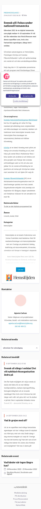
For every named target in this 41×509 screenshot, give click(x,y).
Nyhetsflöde (20, 505)
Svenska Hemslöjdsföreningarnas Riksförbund (20, 120)
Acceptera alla (28, 96)
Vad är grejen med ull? (15, 420)
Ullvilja (6, 147)
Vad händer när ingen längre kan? (18, 464)
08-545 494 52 (20, 326)
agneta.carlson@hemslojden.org (20, 323)
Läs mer (20, 270)
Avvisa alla (12, 96)
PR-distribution (20, 496)
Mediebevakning (20, 493)
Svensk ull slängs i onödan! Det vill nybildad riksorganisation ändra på (20, 371)
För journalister (20, 502)
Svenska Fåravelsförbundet (14, 178)
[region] (20, 89)
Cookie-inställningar (20, 101)
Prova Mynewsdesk (20, 499)
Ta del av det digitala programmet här (18, 206)
